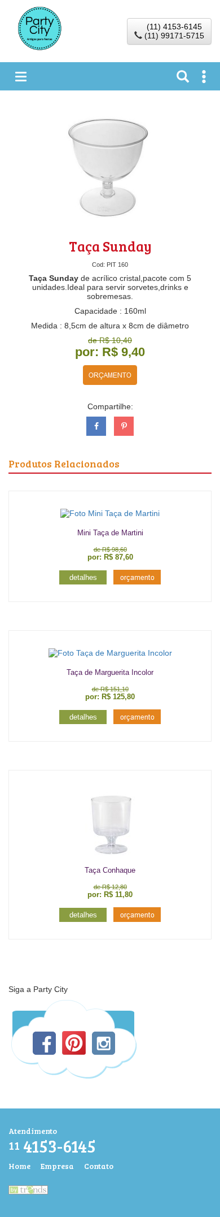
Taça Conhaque (110, 870)
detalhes (83, 577)
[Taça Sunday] (110, 166)
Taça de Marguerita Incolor (110, 672)
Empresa (57, 1165)
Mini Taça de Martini (110, 533)
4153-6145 (52, 1146)
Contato (98, 1165)
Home (19, 1165)
